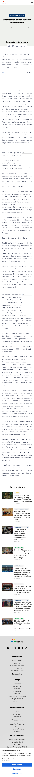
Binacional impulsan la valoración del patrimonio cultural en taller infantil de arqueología (22, 554)
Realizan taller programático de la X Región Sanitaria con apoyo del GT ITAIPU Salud (22, 515)
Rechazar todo (17, 773)
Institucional (19, 565)
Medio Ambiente (19, 547)
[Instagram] (11, 648)
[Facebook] (8, 648)
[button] (31, 2)
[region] (17, 762)
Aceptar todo (17, 765)
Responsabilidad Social (17, 15)
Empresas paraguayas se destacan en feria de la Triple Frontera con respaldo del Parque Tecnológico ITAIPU (23, 607)
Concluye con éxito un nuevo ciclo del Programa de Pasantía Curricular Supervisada (22, 589)
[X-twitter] (15, 648)
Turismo (17, 492)
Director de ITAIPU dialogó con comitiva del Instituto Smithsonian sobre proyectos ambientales (23, 625)
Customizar (17, 769)
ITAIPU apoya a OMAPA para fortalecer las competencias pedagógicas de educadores (20, 534)
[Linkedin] (22, 648)
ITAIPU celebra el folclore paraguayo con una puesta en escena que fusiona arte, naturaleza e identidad (23, 572)
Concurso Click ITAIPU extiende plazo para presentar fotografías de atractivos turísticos (23, 498)
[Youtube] (19, 648)
